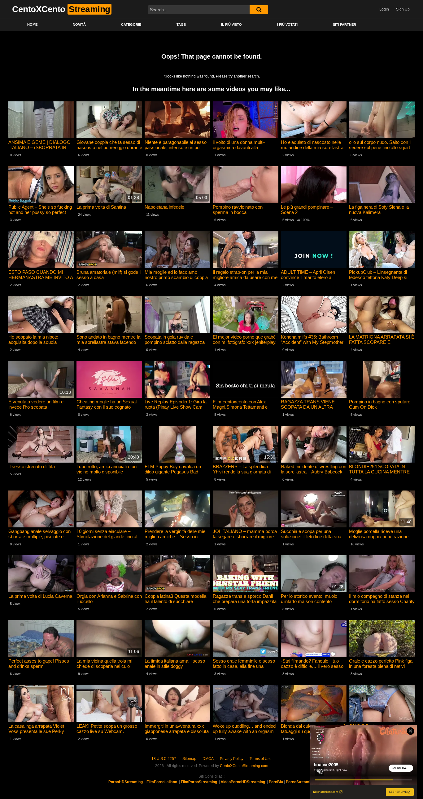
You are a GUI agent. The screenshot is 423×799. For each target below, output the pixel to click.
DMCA (208, 759)
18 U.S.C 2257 (163, 759)
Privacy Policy (231, 759)
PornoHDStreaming (125, 782)
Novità (79, 24)
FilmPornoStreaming (199, 782)
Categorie (131, 24)
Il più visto (231, 24)
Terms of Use (261, 759)
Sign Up (403, 9)
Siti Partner (344, 24)
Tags (181, 24)
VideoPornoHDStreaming (243, 782)
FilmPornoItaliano (161, 782)
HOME (32, 24)
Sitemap (189, 759)
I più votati (287, 24)
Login (384, 9)
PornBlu (276, 782)
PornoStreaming (300, 782)
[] (259, 9)
